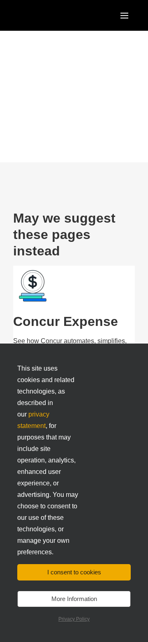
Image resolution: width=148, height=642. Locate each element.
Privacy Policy (74, 619)
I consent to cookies (74, 572)
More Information (74, 598)
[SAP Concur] (51, 15)
